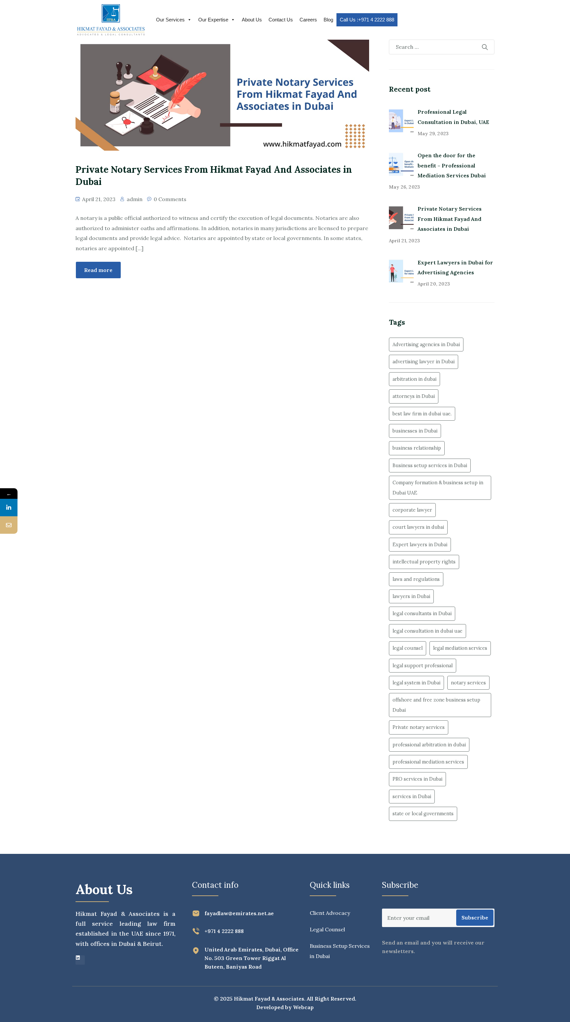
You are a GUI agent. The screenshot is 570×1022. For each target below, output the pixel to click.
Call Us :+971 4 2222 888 (367, 19)
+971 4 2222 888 (224, 931)
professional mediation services (428, 762)
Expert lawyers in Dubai (420, 545)
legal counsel (408, 648)
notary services (468, 683)
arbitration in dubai (414, 379)
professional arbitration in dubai (429, 745)
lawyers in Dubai (411, 596)
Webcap (303, 1007)
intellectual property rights (424, 562)
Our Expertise (213, 19)
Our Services (170, 19)
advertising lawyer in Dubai (424, 362)
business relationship (417, 448)
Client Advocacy (330, 913)
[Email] (8, 525)
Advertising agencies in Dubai (426, 344)
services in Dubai (412, 796)
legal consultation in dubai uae (427, 631)
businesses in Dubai (415, 431)
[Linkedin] (80, 960)
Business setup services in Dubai (430, 465)
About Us (252, 19)
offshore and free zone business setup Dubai (436, 705)
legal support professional (423, 666)
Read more (98, 270)
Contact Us (281, 19)
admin (134, 199)
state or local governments (423, 814)
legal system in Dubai (416, 683)
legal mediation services (460, 648)
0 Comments (170, 199)
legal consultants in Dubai (422, 613)
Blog (328, 19)
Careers (308, 19)
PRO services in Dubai (417, 779)
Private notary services (419, 727)
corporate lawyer (412, 510)
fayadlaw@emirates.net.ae (239, 913)
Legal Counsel (327, 929)
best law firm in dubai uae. (422, 414)
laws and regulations (416, 579)
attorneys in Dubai (414, 396)
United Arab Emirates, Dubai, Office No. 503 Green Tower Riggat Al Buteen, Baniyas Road (252, 958)
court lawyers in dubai (418, 527)
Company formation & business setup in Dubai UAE (438, 488)
